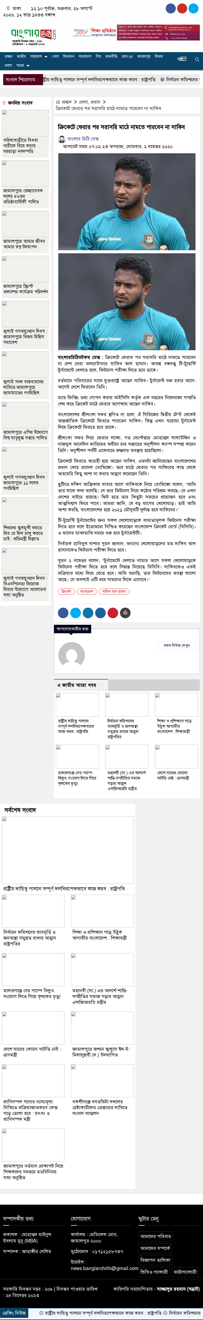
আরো (20, 65)
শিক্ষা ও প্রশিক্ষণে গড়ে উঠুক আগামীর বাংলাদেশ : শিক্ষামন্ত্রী (174, 726)
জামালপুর (143, 56)
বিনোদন (68, 56)
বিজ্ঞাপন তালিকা (155, 1260)
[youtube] (193, 8)
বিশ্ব (98, 56)
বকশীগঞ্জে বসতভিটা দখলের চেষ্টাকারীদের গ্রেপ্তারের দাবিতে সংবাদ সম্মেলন (99, 1107)
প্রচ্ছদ (8, 56)
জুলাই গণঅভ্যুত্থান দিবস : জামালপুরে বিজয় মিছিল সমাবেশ (25, 337)
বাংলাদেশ (85, 56)
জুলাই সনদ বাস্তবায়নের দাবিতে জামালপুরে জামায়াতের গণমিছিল (23, 387)
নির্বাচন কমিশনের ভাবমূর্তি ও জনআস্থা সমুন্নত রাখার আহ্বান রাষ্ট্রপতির (123, 729)
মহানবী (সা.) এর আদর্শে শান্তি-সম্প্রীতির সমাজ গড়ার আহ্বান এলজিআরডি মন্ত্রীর (100, 996)
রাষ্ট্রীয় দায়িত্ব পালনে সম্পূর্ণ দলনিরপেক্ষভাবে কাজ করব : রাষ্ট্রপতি (78, 80)
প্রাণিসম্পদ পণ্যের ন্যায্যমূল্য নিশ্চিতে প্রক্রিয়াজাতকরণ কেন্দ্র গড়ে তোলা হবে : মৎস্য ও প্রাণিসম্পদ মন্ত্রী (30, 1110)
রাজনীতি (111, 56)
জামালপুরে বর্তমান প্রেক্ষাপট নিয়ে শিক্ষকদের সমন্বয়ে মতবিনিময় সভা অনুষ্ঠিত (33, 1172)
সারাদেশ (36, 56)
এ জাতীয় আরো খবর (76, 685)
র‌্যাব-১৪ (127, 56)
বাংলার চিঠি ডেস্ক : (84, 139)
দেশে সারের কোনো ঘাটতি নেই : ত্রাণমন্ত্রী (173, 775)
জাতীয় (21, 56)
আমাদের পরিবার (155, 1236)
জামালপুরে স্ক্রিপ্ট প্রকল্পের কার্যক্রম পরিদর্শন (25, 289)
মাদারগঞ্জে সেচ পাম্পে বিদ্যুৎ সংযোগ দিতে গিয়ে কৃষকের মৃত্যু (77, 778)
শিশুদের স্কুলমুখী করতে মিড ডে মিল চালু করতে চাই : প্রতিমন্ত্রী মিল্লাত (23, 533)
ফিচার (159, 56)
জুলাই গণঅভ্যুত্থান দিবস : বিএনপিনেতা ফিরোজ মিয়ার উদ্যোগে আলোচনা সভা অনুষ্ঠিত (25, 587)
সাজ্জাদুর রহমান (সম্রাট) (178, 1289)
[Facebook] (63, 613)
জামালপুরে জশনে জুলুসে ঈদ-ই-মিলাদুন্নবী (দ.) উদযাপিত (101, 1052)
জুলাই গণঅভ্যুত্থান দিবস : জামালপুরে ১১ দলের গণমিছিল (25, 483)
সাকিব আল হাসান (114, 591)
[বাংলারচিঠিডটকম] (33, 35)
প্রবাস (8, 65)
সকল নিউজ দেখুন (177, 645)
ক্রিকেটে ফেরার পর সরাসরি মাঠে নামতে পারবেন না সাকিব (108, 108)
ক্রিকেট (66, 591)
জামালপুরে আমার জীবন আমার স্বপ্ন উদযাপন (24, 244)
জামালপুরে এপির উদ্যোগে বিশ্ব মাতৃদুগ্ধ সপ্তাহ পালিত (25, 435)
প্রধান (95, 102)
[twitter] (182, 8)
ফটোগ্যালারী (185, 1272)
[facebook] (171, 8)
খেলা (55, 56)
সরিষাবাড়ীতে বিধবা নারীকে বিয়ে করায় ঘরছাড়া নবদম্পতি (20, 146)
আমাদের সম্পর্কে (155, 1248)
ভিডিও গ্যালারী (154, 1272)
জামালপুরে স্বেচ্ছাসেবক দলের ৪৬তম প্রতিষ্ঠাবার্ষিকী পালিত (23, 196)
